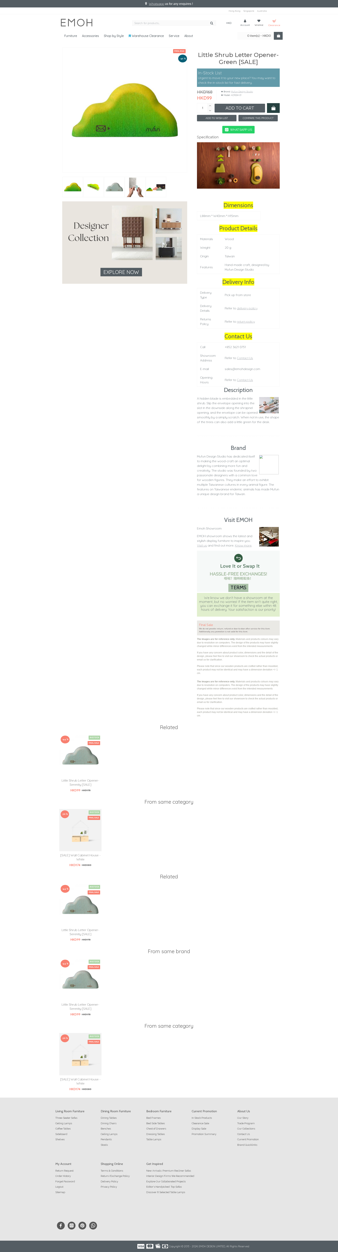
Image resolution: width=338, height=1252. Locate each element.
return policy (246, 321)
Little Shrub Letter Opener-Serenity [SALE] (80, 782)
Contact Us (245, 358)
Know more (243, 545)
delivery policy (247, 308)
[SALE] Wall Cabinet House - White (80, 857)
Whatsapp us (241, 129)
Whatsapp (156, 4)
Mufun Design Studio (242, 91)
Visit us (202, 545)
